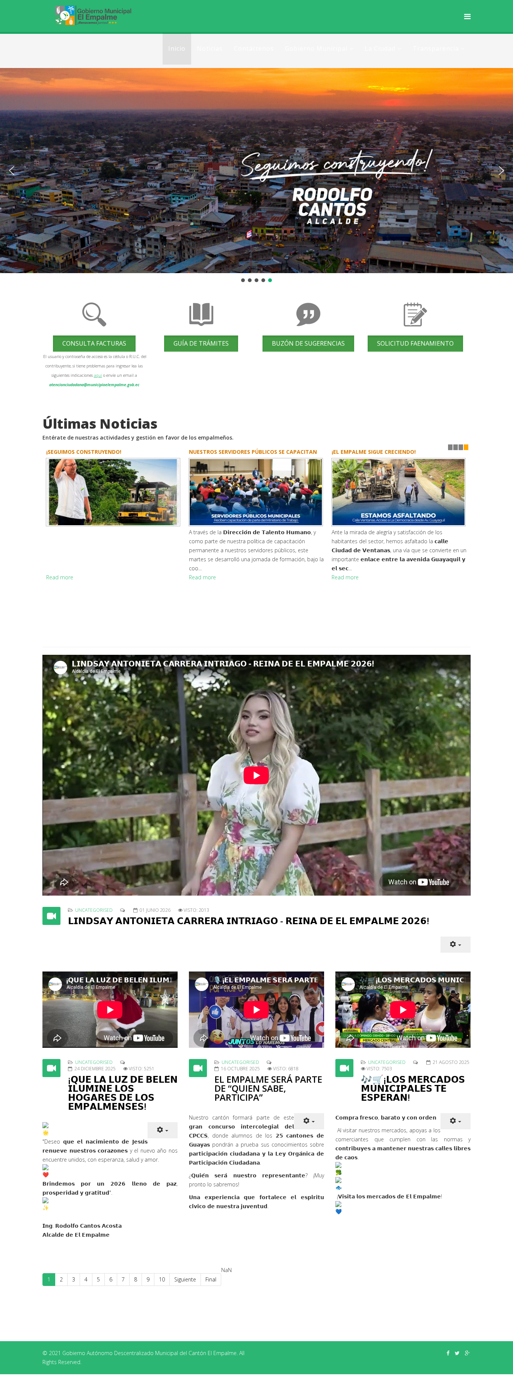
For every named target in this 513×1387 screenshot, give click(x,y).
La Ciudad (380, 48)
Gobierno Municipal (316, 48)
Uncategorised (94, 910)
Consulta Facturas (94, 343)
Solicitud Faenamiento (415, 343)
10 (162, 1279)
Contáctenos (254, 48)
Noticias (210, 48)
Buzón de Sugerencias (308, 343)
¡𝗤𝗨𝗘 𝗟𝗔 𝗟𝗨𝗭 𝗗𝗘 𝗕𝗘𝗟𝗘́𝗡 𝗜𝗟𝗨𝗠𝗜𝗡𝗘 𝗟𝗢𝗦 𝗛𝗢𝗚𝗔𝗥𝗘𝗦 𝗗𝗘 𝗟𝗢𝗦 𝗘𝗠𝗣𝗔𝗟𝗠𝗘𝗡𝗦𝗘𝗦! (123, 1092)
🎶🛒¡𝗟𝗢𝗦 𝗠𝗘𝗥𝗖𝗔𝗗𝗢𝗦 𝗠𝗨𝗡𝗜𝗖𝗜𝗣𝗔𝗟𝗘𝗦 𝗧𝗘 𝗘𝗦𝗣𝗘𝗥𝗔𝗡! (413, 1088)
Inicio (177, 48)
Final (210, 1279)
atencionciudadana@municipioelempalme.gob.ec (94, 384)
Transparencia (436, 48)
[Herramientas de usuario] (456, 945)
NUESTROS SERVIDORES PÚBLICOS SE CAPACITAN (253, 451)
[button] (12, 171)
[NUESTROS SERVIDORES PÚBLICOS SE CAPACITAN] (256, 492)
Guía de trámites (201, 343)
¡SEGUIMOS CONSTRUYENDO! (83, 451)
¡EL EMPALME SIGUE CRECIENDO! (374, 451)
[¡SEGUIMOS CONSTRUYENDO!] (113, 492)
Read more (59, 577)
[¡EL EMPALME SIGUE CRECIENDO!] (399, 492)
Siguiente (185, 1279)
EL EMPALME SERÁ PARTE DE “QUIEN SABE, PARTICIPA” (268, 1088)
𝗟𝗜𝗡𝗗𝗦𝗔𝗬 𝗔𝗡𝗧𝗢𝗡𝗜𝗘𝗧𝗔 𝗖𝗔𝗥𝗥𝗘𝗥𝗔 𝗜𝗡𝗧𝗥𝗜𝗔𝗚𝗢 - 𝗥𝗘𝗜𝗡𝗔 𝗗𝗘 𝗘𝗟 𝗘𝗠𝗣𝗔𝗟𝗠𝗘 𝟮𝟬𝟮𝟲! (248, 920)
